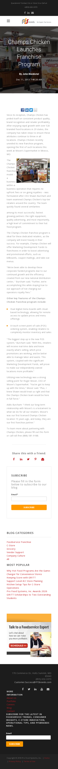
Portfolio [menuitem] (11, 701)
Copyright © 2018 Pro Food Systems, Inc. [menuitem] (24, 758)
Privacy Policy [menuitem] (15, 761)
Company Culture (16, 555)
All (8, 559)
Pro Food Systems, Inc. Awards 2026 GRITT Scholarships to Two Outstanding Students (29, 595)
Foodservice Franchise (19, 541)
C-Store (11, 545)
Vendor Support (15, 552)
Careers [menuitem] (11, 704)
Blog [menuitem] (9, 707)
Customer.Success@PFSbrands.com (32, 682)
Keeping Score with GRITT (21, 577)
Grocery (11, 548)
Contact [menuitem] (11, 711)
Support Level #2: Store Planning (25, 580)
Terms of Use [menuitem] (29, 761)
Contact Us (25, 3)
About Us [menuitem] (11, 698)
